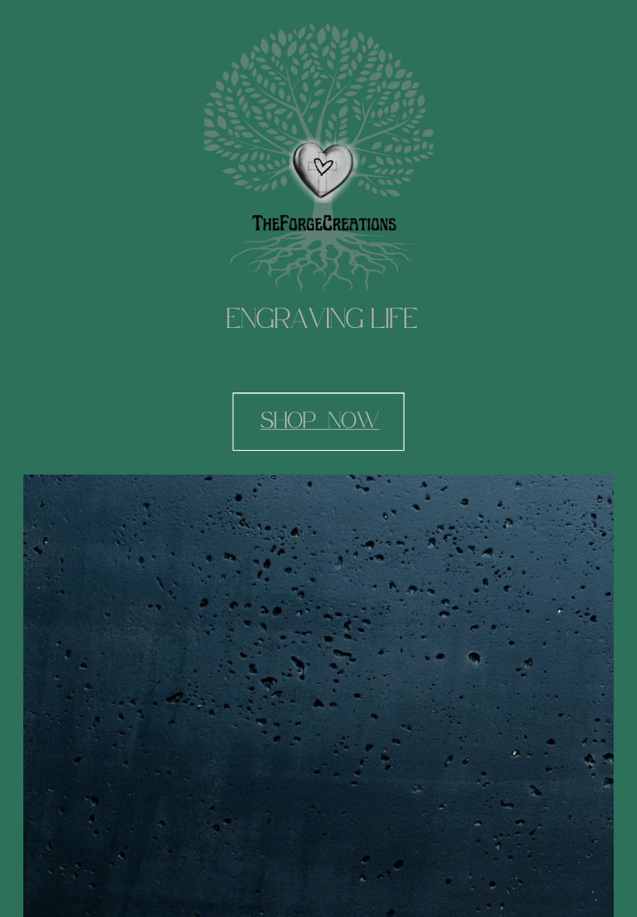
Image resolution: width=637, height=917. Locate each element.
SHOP (288, 421)
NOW (353, 421)
